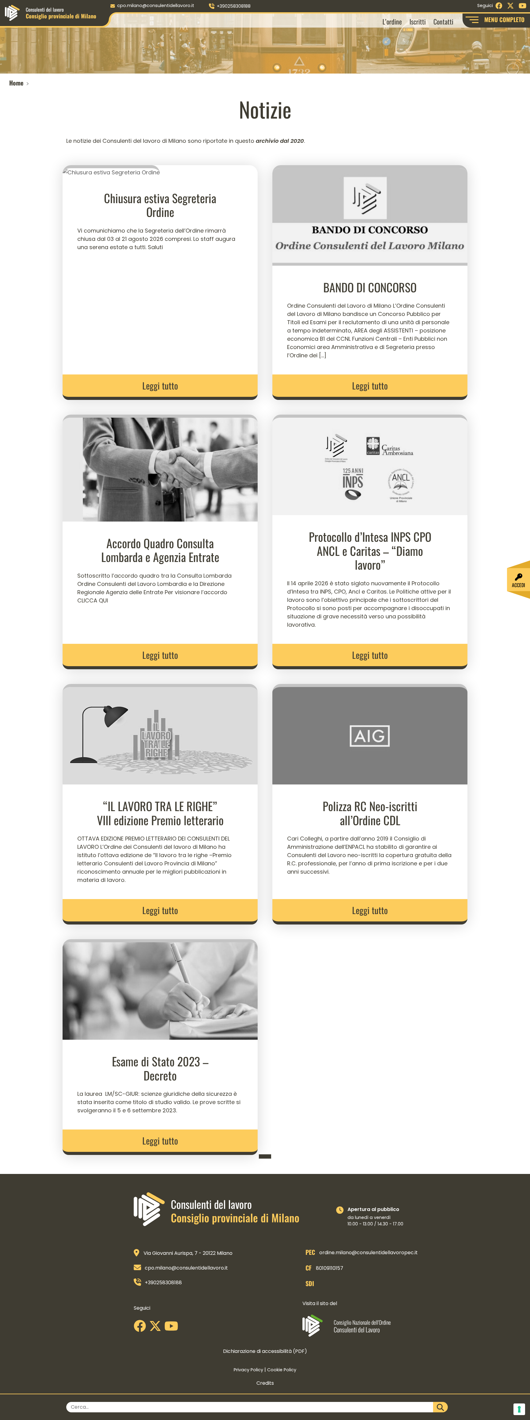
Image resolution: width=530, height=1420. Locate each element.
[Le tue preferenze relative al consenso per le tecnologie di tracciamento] (519, 1409)
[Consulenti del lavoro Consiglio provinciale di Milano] (12, 12)
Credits (265, 1383)
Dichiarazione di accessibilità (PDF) (265, 1351)
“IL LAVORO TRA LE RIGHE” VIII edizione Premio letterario (160, 813)
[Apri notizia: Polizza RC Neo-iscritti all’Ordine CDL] (369, 734)
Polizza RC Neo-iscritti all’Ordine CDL (370, 813)
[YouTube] (172, 1328)
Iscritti (417, 21)
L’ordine (392, 21)
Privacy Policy (248, 1370)
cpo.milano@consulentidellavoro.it (155, 5)
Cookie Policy (281, 1370)
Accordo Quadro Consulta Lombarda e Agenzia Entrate (160, 550)
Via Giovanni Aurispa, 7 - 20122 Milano (188, 1253)
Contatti (443, 21)
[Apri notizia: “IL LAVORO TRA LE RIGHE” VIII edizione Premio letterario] (160, 734)
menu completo (504, 19)
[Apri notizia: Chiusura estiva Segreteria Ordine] (111, 170)
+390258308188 (234, 6)
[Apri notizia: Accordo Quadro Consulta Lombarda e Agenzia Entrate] (160, 467)
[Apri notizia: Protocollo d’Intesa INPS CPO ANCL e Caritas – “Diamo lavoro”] (369, 464)
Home (16, 82)
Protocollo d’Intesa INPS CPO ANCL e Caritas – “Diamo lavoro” (370, 550)
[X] (156, 1328)
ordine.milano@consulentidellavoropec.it (368, 1252)
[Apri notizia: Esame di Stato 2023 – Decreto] (160, 989)
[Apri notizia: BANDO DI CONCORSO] (369, 214)
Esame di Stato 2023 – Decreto (160, 1068)
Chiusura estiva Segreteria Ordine (160, 205)
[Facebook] (141, 1328)
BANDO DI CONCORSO (370, 287)
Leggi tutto (160, 385)
